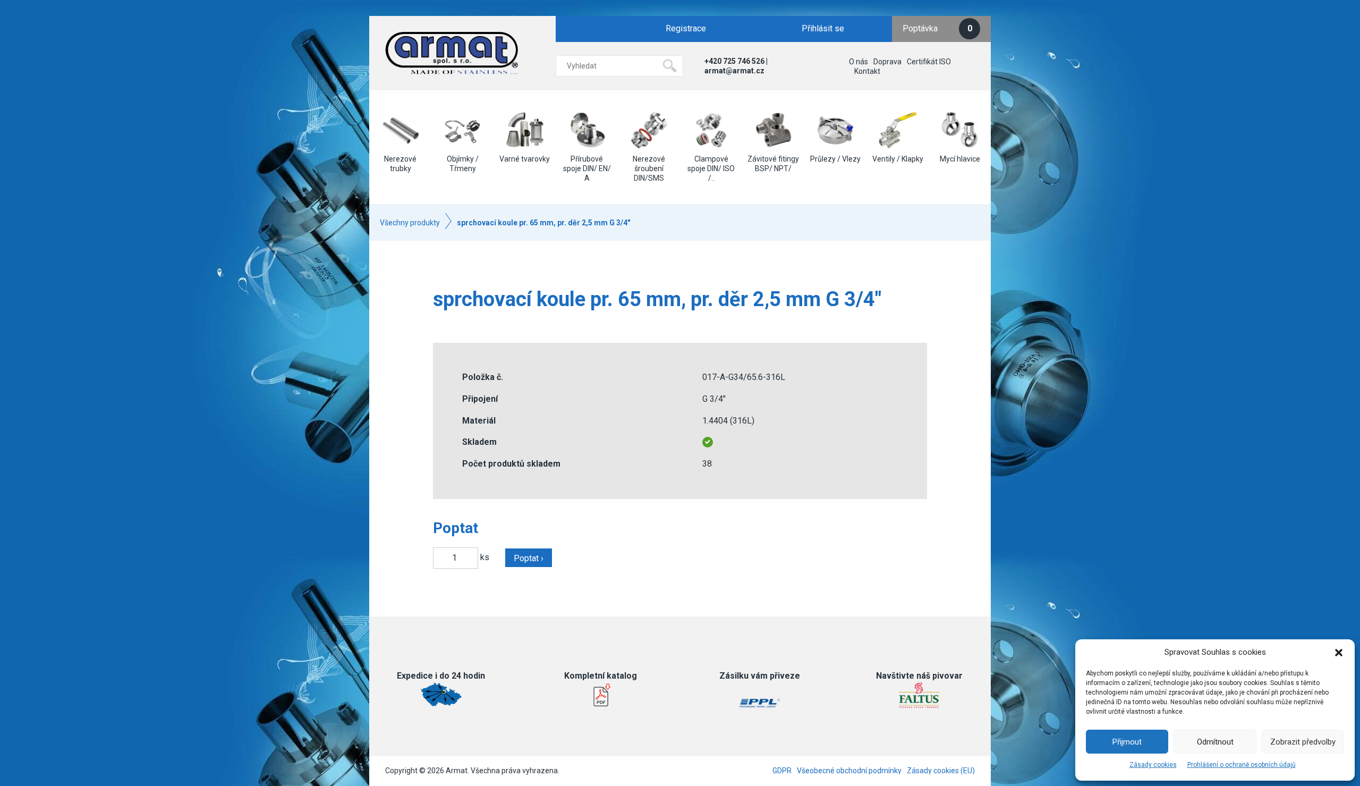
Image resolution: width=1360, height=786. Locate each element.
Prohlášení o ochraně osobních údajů (1241, 764)
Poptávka (937, 28)
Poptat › (528, 558)
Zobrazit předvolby (1303, 742)
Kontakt (867, 71)
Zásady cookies (1153, 764)
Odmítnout (1215, 742)
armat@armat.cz (734, 70)
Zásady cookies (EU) (941, 770)
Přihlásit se (823, 28)
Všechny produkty (410, 222)
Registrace (686, 28)
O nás (858, 61)
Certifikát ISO (929, 61)
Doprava (887, 61)
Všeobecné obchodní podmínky (849, 770)
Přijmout (1127, 742)
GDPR (782, 770)
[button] (1338, 652)
